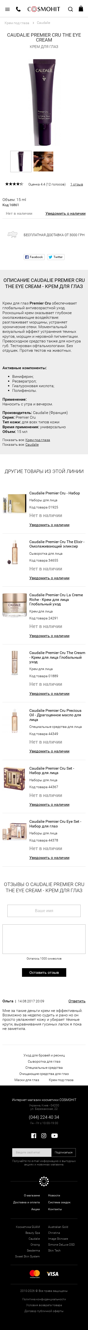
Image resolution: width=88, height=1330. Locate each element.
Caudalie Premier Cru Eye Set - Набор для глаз (55, 823)
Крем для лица (41, 611)
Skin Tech (54, 1250)
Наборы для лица (43, 500)
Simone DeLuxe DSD (61, 1244)
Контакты (55, 1209)
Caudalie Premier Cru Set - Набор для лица (51, 770)
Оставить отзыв (44, 972)
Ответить (77, 1001)
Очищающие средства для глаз (44, 1074)
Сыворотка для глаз (44, 1061)
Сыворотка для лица (46, 553)
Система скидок (59, 1202)
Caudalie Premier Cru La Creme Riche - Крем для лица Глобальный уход (56, 599)
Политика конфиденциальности (44, 1299)
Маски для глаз (26, 1080)
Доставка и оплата (26, 1202)
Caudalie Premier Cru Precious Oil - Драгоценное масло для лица (55, 715)
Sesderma (33, 1250)
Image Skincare (58, 1238)
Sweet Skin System (27, 1256)
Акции (35, 1209)
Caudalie (32, 444)
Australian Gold (58, 1227)
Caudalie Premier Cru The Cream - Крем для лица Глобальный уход (57, 657)
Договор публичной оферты (44, 1311)
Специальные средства (44, 1068)
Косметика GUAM (28, 1227)
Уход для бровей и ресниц (44, 1055)
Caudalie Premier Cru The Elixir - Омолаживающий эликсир (56, 544)
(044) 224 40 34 (44, 1117)
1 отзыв (76, 184)
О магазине (32, 1195)
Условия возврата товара (44, 1305)
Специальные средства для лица (55, 727)
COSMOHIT (44, 8)
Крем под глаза (37, 440)
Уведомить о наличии (65, 213)
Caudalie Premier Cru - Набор (54, 493)
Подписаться (64, 1152)
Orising (35, 1244)
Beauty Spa (32, 1233)
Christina (54, 1233)
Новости (54, 1195)
